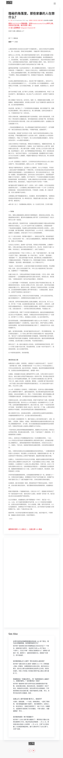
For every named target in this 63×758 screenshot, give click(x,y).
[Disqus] (31, 563)
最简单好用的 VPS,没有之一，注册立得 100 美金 (25, 529)
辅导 (42, 20)
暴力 (36, 20)
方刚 (34, 20)
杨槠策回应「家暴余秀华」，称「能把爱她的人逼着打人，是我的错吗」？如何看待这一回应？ (31, 680)
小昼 (11, 20)
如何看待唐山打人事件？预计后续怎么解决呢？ (29, 661)
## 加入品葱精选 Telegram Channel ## (21, 28)
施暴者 (30, 20)
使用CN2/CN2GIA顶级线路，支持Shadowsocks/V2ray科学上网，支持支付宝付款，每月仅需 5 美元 (31, 24)
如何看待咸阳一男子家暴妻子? (23, 717)
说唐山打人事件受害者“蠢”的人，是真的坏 (27, 699)
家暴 (39, 20)
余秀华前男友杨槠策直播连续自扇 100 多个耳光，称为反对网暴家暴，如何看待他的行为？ (31, 642)
